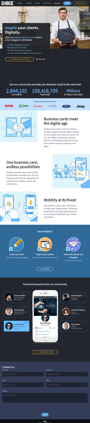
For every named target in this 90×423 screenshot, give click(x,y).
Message (4, 391)
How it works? (47, 3)
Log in (67, 3)
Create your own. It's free (20, 59)
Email (4, 380)
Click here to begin (22, 257)
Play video (41, 59)
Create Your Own (80, 3)
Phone (48, 380)
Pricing (38, 3)
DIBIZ (7, 3)
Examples (29, 3)
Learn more (45, 269)
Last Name (49, 370)
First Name (5, 370)
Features (19, 3)
